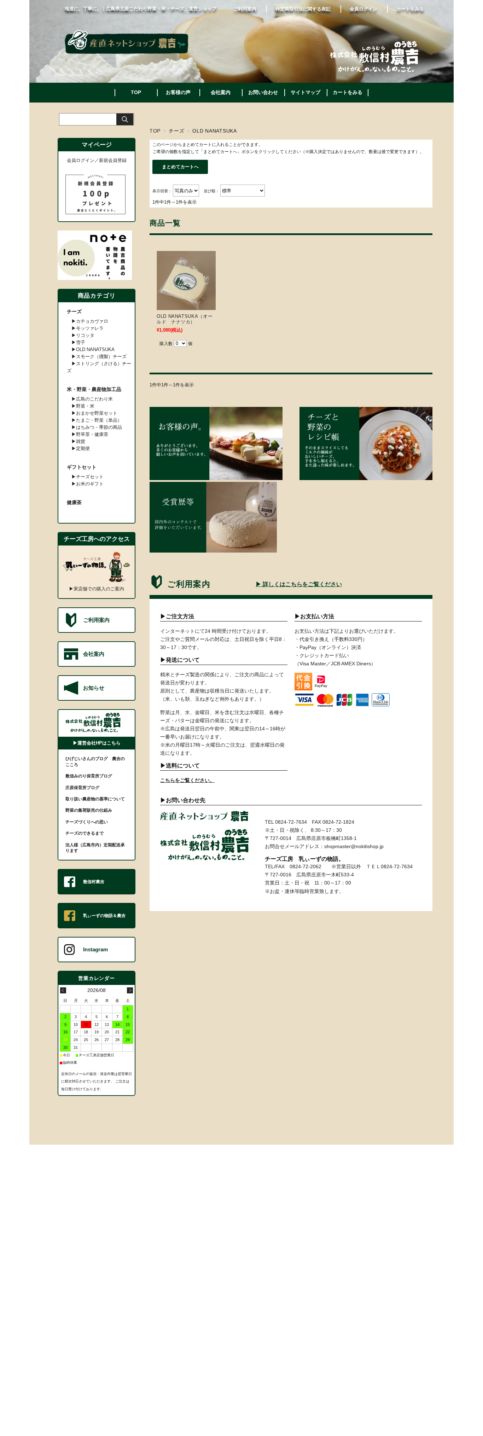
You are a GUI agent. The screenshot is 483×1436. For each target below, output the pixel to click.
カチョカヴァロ (92, 321)
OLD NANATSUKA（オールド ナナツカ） (185, 319)
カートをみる (410, 9)
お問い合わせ (263, 92)
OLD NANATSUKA (95, 349)
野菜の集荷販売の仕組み (88, 810)
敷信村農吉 (93, 882)
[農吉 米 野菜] (126, 52)
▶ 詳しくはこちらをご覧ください (299, 584)
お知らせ (93, 688)
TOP (136, 92)
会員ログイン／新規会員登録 (97, 160)
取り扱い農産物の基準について (95, 798)
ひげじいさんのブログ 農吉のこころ (95, 761)
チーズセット (90, 476)
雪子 (80, 342)
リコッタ (85, 335)
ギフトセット (82, 467)
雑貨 (80, 441)
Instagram (95, 949)
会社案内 (221, 92)
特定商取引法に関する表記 (303, 9)
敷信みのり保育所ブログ (88, 776)
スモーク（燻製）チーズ (101, 356)
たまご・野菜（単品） (99, 420)
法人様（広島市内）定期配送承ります (95, 847)
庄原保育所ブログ (82, 787)
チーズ (176, 131)
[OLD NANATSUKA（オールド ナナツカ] (186, 304)
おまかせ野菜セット (96, 413)
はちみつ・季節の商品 (99, 427)
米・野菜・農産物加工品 (94, 389)
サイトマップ (305, 92)
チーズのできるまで (84, 833)
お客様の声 (178, 92)
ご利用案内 (244, 9)
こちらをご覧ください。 (187, 780)
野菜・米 (85, 406)
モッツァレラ (90, 328)
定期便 (83, 448)
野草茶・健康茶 (92, 434)
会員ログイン (363, 9)
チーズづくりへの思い (86, 821)
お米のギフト (90, 483)
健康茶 (74, 502)
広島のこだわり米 (94, 399)
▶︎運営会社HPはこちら (97, 743)
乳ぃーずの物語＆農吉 (104, 915)
